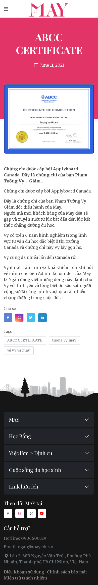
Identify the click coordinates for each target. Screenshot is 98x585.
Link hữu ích (23, 486)
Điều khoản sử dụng (24, 571)
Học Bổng (20, 436)
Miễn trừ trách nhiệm (25, 577)
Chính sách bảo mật (67, 571)
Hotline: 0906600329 (25, 538)
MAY (14, 419)
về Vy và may (18, 350)
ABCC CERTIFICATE (24, 340)
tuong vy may (64, 340)
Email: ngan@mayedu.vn (28, 546)
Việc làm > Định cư (30, 453)
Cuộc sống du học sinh (35, 469)
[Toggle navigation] (6, 8)
